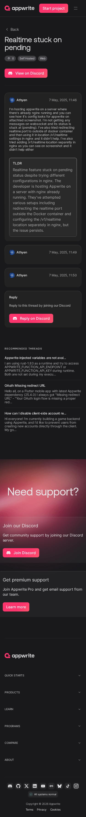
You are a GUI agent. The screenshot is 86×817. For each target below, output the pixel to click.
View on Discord (29, 73)
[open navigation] (75, 8)
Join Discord (24, 552)
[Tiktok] (68, 786)
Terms (29, 809)
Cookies (55, 809)
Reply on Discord (34, 318)
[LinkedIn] (35, 786)
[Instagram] (76, 786)
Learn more (16, 607)
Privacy (42, 809)
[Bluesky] (59, 786)
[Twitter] (26, 786)
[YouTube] (43, 786)
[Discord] (10, 786)
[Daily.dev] (51, 786)
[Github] (18, 786)
